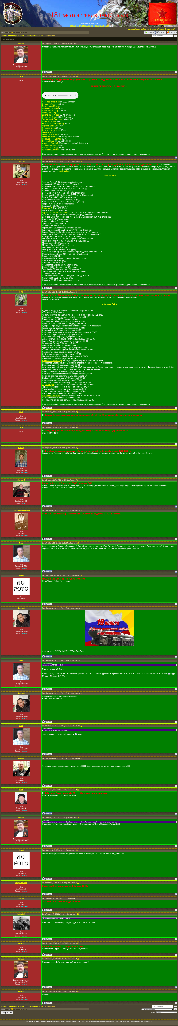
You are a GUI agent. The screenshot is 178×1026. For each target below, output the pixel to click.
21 (78, 898)
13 (81, 661)
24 (78, 959)
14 (81, 693)
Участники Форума (157, 29)
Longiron (21, 161)
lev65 (21, 292)
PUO (21, 790)
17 (78, 790)
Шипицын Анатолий (51, 150)
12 (81, 608)
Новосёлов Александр (52, 361)
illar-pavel (21, 480)
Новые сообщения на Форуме (138, 29)
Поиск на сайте (170, 29)
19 (77, 850)
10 (78, 543)
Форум (3, 35)
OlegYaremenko (21, 883)
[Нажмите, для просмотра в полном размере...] (109, 645)
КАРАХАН (21, 914)
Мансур (21, 448)
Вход (107, 26)
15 (81, 726)
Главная (73, 26)
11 (82, 575)
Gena (21, 543)
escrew (21, 898)
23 (78, 943)
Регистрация (99, 26)
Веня (21, 412)
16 (81, 758)
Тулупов (21, 43)
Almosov (21, 758)
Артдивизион (50, 35)
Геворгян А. (47, 208)
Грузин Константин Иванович (55, 212)
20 (78, 883)
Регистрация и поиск (16, 35)
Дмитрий (21, 608)
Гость (21, 76)
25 (78, 991)
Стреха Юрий (48, 141)
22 (78, 914)
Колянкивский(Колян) (21, 510)
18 (78, 817)
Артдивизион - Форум (85, 26)
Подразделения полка (34, 35)
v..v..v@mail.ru (63, 171)
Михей (21, 575)
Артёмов (21, 943)
